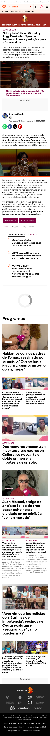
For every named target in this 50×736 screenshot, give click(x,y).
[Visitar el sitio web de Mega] (10, 702)
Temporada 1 (41, 25)
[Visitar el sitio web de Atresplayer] (25, 708)
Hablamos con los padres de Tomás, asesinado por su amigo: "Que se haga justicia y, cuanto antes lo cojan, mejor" (24, 361)
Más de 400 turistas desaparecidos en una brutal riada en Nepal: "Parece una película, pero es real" (36, 547)
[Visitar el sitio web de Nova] (40, 697)
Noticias (29, 12)
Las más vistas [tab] (16, 234)
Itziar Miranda (10, 220)
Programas (17, 12)
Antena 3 (6, 227)
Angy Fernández (28, 220)
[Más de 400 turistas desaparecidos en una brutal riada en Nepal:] (36, 532)
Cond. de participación (13, 727)
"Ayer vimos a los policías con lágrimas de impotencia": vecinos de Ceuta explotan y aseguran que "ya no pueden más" (23, 623)
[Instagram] (10, 117)
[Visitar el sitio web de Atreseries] (20, 702)
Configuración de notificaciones (19, 730)
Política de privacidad (21, 723)
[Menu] (47, 7)
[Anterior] (1, 2)
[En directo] (30, 7)
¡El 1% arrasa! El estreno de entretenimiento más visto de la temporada (26, 256)
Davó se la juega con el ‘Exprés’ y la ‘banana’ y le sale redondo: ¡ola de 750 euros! (35, 661)
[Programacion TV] (36, 7)
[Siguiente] (48, 2)
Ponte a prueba (28, 25)
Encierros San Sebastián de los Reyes (30, 2)
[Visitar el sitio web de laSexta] (20, 697)
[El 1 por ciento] (25, 22)
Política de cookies (38, 723)
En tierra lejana (9, 2)
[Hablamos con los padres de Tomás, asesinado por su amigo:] (25, 337)
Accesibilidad (38, 730)
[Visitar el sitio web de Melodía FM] (12, 708)
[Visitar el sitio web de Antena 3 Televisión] (10, 697)
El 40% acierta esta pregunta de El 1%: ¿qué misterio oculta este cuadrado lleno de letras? (25, 93)
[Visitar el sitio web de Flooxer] (37, 708)
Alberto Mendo (16, 114)
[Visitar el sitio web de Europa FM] (40, 702)
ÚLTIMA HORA (8, 541)
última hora (31, 541)
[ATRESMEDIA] (25, 690)
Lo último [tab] (32, 234)
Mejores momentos (11, 25)
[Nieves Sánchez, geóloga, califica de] (36, 383)
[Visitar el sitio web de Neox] (30, 697)
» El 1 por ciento (27, 227)
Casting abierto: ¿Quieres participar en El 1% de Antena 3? (26, 243)
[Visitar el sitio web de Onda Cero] (30, 702)
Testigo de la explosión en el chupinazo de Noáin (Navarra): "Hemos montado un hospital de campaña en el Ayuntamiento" (12, 550)
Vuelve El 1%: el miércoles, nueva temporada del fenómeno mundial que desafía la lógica (25, 271)
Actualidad (8, 443)
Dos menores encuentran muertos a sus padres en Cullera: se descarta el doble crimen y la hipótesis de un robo (24, 454)
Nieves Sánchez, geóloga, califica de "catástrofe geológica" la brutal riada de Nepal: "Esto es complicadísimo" (35, 398)
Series (5, 12)
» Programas (15, 227)
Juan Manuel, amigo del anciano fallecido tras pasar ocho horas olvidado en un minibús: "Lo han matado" (22, 510)
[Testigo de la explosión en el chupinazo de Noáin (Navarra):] (13, 532)
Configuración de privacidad (34, 727)
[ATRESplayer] (41, 7)
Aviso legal (8, 723)
